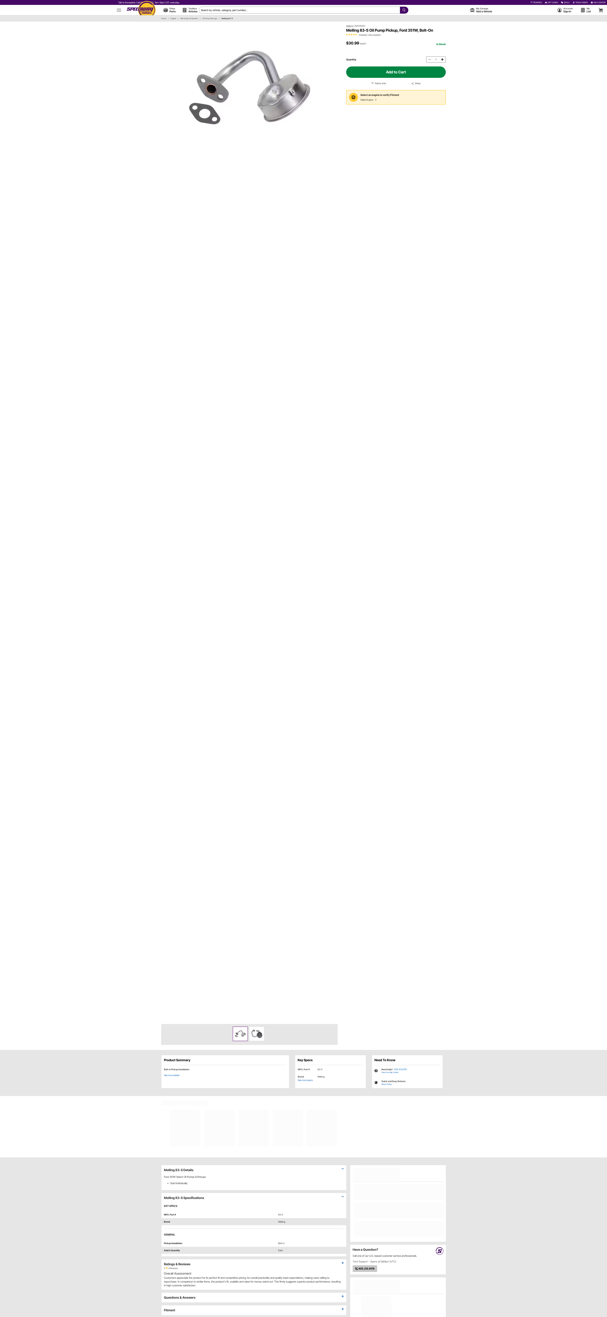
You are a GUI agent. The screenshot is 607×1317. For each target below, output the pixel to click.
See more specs (305, 1080)
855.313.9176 (400, 1069)
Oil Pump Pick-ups (209, 18)
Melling (349, 26)
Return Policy (386, 1084)
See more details (172, 1075)
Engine (173, 18)
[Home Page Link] (141, 10)
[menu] (119, 10)
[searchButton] (403, 10)
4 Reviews (363, 35)
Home (163, 18)
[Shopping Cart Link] (600, 10)
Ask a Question (374, 35)
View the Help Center (390, 1072)
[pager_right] (334, 523)
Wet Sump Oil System (189, 18)
